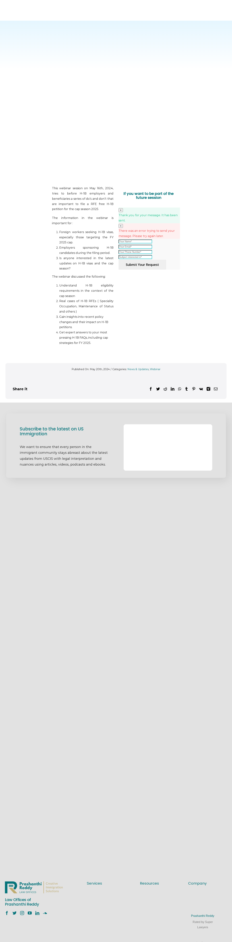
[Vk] (201, 389)
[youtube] (30, 913)
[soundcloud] (45, 913)
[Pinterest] (193, 389)
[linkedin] (37, 913)
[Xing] (208, 389)
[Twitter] (158, 389)
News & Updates (138, 369)
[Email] (215, 389)
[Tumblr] (186, 389)
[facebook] (7, 913)
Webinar (155, 369)
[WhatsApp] (179, 389)
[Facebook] (150, 389)
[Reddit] (165, 389)
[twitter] (14, 913)
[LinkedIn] (172, 389)
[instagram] (22, 913)
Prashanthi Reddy (202, 915)
